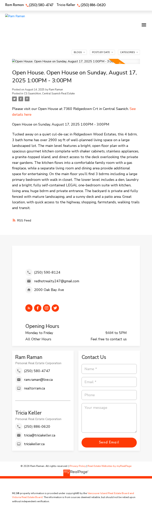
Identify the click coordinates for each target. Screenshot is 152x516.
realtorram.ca (34, 388)
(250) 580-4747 (41, 5)
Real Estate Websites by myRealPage (109, 466)
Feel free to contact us (109, 339)
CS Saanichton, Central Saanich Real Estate (49, 93)
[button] (29, 5)
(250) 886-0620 (93, 5)
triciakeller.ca (34, 444)
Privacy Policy (78, 466)
